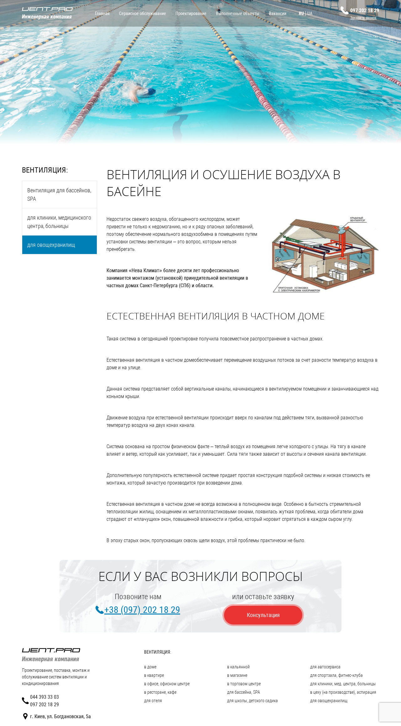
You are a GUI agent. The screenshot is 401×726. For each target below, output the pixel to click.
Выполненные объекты (237, 13)
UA (309, 13)
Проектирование (190, 13)
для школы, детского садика (252, 700)
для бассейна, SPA (243, 692)
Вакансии (277, 13)
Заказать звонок (363, 18)
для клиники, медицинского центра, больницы (59, 221)
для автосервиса (325, 666)
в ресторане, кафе (160, 692)
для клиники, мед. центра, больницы (343, 683)
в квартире (154, 675)
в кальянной (238, 666)
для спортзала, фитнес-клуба (336, 675)
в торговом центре (244, 683)
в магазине (237, 675)
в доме (150, 666)
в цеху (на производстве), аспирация (343, 692)
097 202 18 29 (44, 705)
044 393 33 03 (44, 697)
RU (301, 13)
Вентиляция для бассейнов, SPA (59, 194)
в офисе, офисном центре (167, 683)
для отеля (153, 700)
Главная (102, 13)
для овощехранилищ (51, 244)
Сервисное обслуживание (142, 13)
